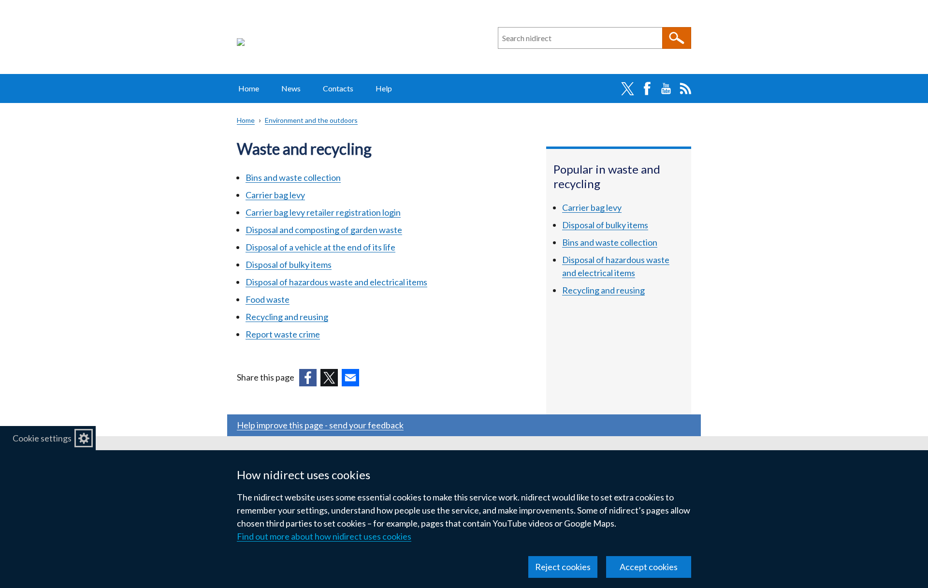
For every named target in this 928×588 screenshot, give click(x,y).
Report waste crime (283, 334)
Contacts (338, 88)
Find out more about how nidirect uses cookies (324, 536)
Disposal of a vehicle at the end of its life (320, 247)
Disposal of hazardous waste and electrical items (336, 282)
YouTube (666, 88)
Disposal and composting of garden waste (324, 229)
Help (384, 88)
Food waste (268, 299)
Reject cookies (563, 566)
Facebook (646, 88)
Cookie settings (42, 438)
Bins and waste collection (293, 177)
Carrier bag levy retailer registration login (323, 212)
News (291, 88)
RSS (685, 88)
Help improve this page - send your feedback (320, 425)
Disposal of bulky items (289, 264)
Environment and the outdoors (311, 120)
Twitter (627, 88)
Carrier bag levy (275, 195)
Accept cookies (649, 566)
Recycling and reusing (287, 316)
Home (248, 88)
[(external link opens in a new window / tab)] (308, 377)
